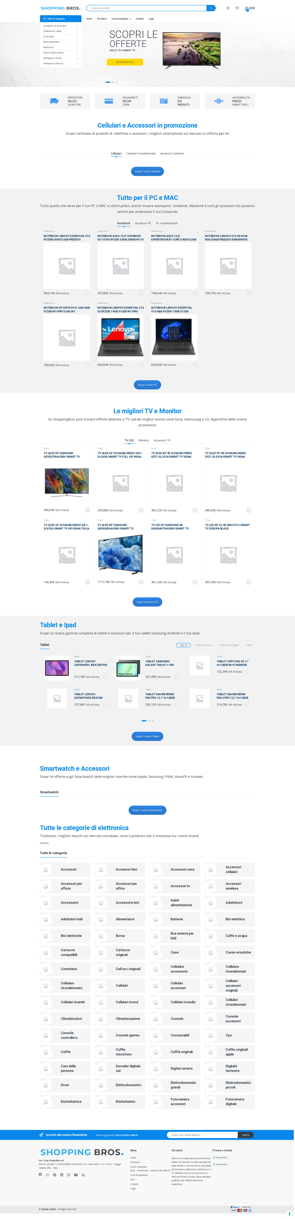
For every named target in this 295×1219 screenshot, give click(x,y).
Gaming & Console (52, 58)
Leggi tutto (141, 510)
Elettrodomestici (51, 41)
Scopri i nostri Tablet (147, 736)
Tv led (46, 448)
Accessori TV (162, 440)
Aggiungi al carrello (86, 293)
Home (89, 18)
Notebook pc (49, 231)
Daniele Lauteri (48, 1209)
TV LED (129, 440)
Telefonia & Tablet (52, 31)
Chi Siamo (102, 18)
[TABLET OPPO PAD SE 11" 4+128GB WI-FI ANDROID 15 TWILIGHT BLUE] (200, 665)
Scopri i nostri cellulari (147, 171)
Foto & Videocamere (53, 52)
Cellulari (116, 153)
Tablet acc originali (229, 645)
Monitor (144, 440)
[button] (144, 720)
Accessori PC (143, 223)
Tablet (249, 645)
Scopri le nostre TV (147, 602)
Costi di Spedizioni (139, 1175)
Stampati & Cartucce (53, 63)
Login (151, 18)
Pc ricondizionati (167, 223)
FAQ (132, 1179)
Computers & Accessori (54, 25)
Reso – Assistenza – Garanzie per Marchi (150, 1170)
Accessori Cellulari (172, 153)
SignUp (245, 1134)
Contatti (140, 18)
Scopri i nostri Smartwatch (147, 810)
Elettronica (48, 47)
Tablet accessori (204, 645)
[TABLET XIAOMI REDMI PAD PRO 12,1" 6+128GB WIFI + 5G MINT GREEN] (129, 698)
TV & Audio (48, 36)
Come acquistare (120, 18)
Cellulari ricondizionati (141, 153)
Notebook (123, 223)
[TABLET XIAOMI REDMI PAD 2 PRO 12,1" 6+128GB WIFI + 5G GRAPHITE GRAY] (200, 698)
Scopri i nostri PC (147, 385)
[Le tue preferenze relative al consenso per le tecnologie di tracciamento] (290, 1214)
